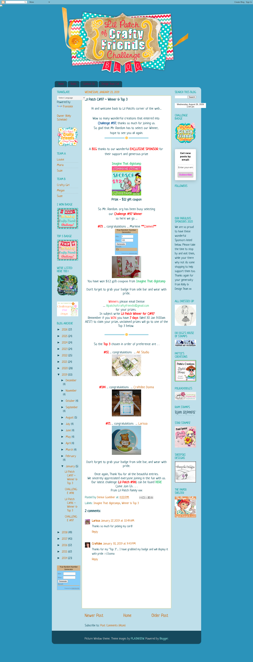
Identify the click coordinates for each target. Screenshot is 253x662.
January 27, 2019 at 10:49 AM (117, 520)
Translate (68, 106)
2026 (65, 329)
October (71, 401)
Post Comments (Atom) (112, 625)
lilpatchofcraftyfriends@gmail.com (128, 306)
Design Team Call (110, 84)
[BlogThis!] (143, 497)
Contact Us (89, 84)
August (70, 417)
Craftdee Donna (144, 387)
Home (61, 84)
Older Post (160, 615)
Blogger (164, 638)
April (69, 443)
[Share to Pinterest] (151, 497)
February (71, 456)
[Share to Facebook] (149, 497)
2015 (65, 551)
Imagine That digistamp (126, 164)
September (72, 407)
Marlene (135, 227)
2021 (65, 362)
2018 (65, 532)
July (68, 424)
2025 (65, 336)
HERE (158, 482)
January (71, 466)
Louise (60, 159)
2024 (65, 342)
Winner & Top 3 (130, 503)
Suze (60, 170)
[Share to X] (146, 497)
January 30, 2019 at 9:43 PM (119, 543)
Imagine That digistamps (106, 503)
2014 (65, 558)
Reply (95, 532)
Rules (73, 84)
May (69, 437)
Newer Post (94, 615)
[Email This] (140, 497)
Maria (60, 165)
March (70, 449)
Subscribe (185, 174)
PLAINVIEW (137, 638)
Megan (61, 190)
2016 (65, 545)
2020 (65, 368)
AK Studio (143, 352)
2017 (65, 539)
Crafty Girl (63, 185)
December (71, 380)
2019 (65, 375)
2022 (65, 355)
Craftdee (97, 543)
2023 (65, 349)
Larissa (142, 424)
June (69, 430)
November (71, 390)
